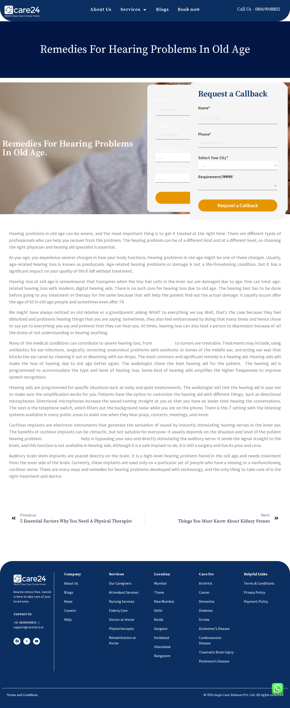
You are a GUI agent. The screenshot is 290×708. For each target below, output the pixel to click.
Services (130, 9)
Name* (161, 99)
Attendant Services (123, 592)
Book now (189, 9)
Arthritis (205, 583)
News (68, 601)
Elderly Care (118, 610)
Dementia (206, 601)
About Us (100, 9)
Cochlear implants (61, 438)
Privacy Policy (254, 592)
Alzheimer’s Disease (214, 628)
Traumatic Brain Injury (216, 652)
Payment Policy (256, 601)
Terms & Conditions (259, 583)
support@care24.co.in (29, 627)
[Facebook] (17, 641)
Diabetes (206, 610)
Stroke (204, 619)
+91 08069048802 (25, 622)
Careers (70, 610)
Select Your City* (169, 149)
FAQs (68, 619)
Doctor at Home (121, 619)
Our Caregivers (120, 583)
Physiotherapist (121, 628)
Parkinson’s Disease (214, 661)
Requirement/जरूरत (215, 176)
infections (163, 343)
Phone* (161, 125)
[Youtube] (36, 641)
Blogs (162, 9)
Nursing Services (121, 601)
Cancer (204, 592)
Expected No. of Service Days (180, 168)
